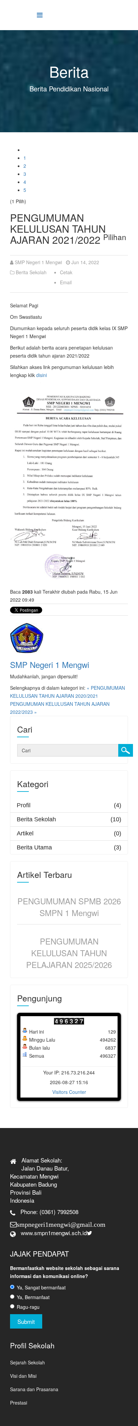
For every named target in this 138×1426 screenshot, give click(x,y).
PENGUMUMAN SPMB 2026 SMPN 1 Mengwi (69, 906)
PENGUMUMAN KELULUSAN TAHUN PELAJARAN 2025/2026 (69, 952)
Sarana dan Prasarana (34, 1389)
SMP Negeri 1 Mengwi (38, 262)
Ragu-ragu (28, 1306)
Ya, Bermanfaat (33, 1297)
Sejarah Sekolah (27, 1362)
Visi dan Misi (23, 1375)
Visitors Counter (69, 1092)
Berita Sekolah (31, 272)
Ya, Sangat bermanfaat (41, 1287)
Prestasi (18, 1402)
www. (27, 1232)
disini (41, 375)
